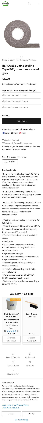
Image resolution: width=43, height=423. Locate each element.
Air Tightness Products (26, 60)
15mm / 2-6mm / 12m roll (15, 95)
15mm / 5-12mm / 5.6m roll (16, 101)
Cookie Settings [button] (21, 420)
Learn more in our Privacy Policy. (15, 405)
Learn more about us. (10, 408)
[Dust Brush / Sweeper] (32, 304)
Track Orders (13, 365)
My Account (30, 357)
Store (12, 60)
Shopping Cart (13, 374)
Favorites (30, 365)
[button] (6, 3)
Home (4, 60)
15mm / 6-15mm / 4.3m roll (16, 107)
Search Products (13, 357)
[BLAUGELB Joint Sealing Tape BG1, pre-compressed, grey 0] (21, 35)
